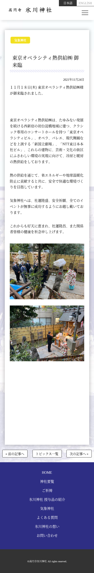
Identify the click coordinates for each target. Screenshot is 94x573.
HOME (47, 472)
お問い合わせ (47, 535)
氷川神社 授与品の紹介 (47, 499)
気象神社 (20, 40)
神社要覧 (47, 481)
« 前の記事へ (15, 453)
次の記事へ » (79, 453)
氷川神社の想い (47, 526)
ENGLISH (85, 3)
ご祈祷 (47, 490)
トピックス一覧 (47, 453)
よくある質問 (47, 517)
